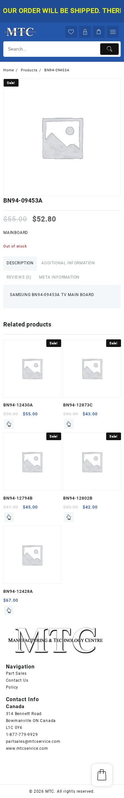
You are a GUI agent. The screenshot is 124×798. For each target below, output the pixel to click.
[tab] (20, 263)
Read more (9, 424)
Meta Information (59, 277)
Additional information (68, 263)
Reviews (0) (19, 277)
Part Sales (16, 673)
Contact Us (17, 680)
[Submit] (109, 49)
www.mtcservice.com (27, 748)
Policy (12, 687)
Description (20, 263)
